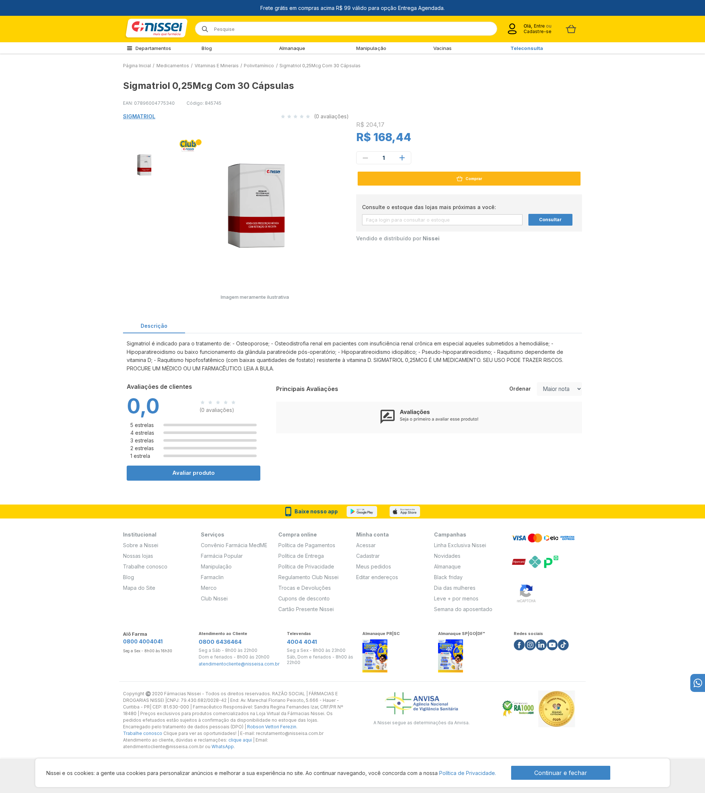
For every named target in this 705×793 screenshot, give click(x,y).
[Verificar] (526, 592)
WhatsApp (223, 746)
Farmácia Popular (222, 556)
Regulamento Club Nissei (308, 577)
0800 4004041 (143, 641)
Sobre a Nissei (140, 545)
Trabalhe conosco (145, 566)
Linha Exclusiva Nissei (460, 545)
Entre (539, 26)
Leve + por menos (456, 598)
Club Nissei (214, 598)
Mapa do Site (139, 588)
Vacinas (442, 48)
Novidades (447, 556)
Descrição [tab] (154, 326)
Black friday (448, 577)
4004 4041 (302, 641)
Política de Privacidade (306, 566)
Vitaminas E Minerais (217, 65)
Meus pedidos (373, 566)
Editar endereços (377, 577)
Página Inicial (137, 65)
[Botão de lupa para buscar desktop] (202, 26)
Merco (209, 588)
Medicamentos (172, 65)
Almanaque (292, 48)
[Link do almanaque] (374, 654)
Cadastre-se (538, 31)
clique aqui (240, 740)
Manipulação (371, 48)
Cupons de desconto (304, 598)
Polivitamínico (259, 65)
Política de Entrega (301, 556)
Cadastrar (368, 556)
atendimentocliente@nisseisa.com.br (239, 664)
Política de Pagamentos (306, 545)
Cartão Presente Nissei (306, 609)
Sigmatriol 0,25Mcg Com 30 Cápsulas (320, 65)
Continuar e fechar (560, 772)
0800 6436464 (220, 641)
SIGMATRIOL (139, 116)
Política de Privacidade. (467, 773)
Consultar (550, 219)
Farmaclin (212, 577)
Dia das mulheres (455, 588)
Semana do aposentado (463, 609)
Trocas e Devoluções (304, 588)
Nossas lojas (138, 556)
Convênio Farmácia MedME (234, 545)
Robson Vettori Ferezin (271, 726)
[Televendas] (697, 683)
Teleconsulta (526, 48)
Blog (207, 48)
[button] (142, 163)
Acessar (366, 545)
